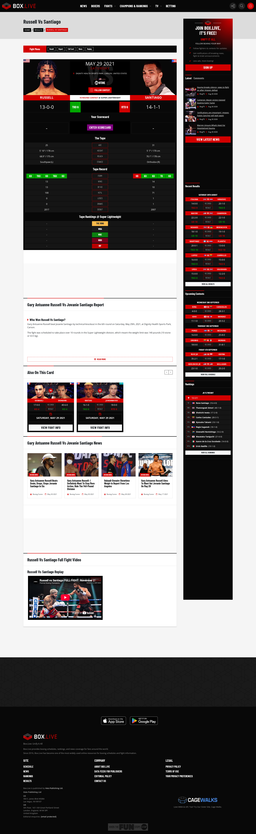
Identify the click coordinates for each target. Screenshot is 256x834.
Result (51, 49)
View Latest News (208, 139)
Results (38, 30)
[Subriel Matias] (88, 391)
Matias (88, 400)
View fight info (50, 427)
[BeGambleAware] (128, 827)
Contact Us (100, 781)
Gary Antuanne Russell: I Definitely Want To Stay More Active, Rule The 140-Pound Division (81, 485)
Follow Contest (102, 90)
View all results (208, 284)
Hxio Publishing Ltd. (54, 788)
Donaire (62, 400)
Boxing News (34, 475)
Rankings (28, 776)
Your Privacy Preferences (179, 776)
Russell (46, 97)
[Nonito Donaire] (62, 391)
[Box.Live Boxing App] (113, 721)
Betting (171, 6)
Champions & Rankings (134, 6)
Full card (71, 49)
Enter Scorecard (100, 127)
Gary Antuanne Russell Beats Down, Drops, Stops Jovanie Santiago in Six (44, 483)
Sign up (208, 67)
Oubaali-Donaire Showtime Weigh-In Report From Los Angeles (117, 483)
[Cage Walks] (197, 800)
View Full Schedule (208, 374)
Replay (89, 49)
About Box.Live (102, 766)
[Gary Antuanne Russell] (46, 76)
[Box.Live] (19, 6)
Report (61, 49)
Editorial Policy (103, 776)
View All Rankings (208, 452)
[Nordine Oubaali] (39, 391)
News (83, 6)
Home (27, 30)
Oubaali (39, 400)
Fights (108, 6)
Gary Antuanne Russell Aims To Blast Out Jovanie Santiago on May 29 (155, 483)
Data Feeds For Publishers (108, 771)
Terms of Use (172, 771)
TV (156, 6)
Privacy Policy (173, 766)
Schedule (28, 766)
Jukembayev (112, 400)
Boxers (95, 6)
